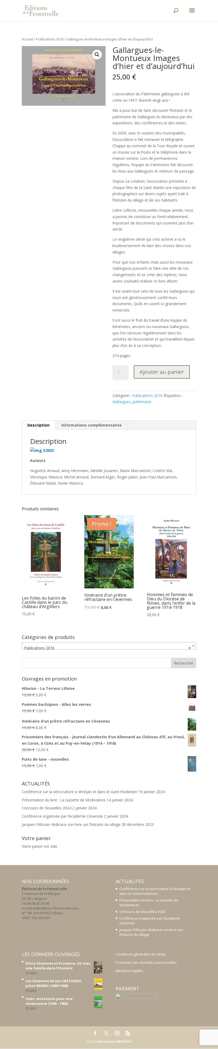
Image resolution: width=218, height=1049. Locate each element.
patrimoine (142, 401)
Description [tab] (38, 425)
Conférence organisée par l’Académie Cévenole (62, 816)
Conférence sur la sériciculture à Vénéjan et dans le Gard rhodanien (79, 791)
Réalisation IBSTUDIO (114, 1041)
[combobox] (109, 646)
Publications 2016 (50, 39)
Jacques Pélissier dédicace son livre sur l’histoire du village (71, 824)
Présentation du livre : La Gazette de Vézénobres (64, 799)
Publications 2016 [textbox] (107, 647)
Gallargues (121, 401)
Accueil (27, 39)
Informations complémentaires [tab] (91, 425)
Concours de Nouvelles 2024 (46, 807)
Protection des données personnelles (146, 962)
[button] (97, 54)
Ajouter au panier (162, 371)
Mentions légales (129, 970)
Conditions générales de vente (140, 954)
